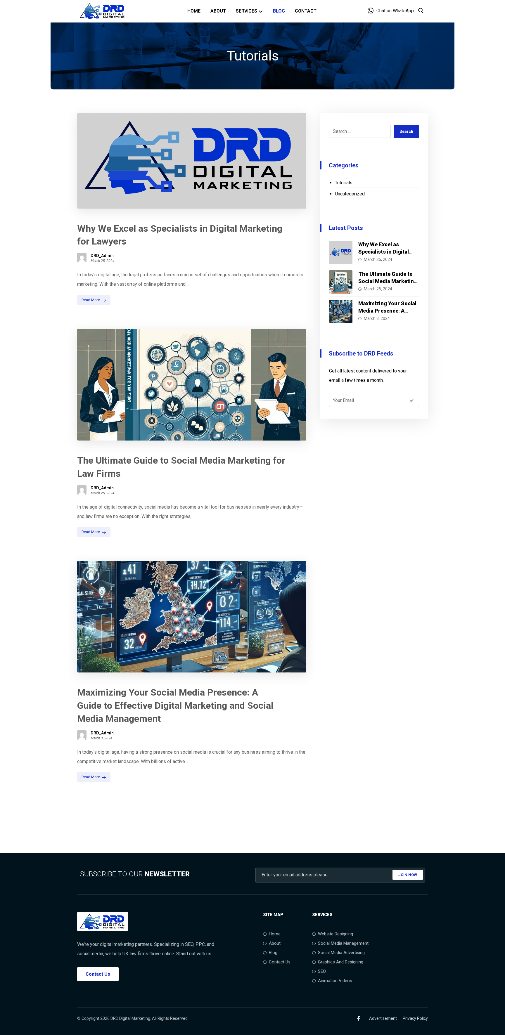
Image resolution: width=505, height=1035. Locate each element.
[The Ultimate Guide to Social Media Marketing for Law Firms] (340, 282)
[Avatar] (82, 257)
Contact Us (279, 962)
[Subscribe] (411, 400)
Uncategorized (350, 194)
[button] (358, 1018)
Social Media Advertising (341, 952)
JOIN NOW (407, 875)
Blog (273, 952)
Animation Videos (335, 980)
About (275, 943)
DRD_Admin (102, 255)
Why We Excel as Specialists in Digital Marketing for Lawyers (386, 251)
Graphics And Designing (340, 962)
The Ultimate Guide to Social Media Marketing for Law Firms (387, 281)
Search (406, 131)
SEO (322, 971)
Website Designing (335, 934)
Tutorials (343, 182)
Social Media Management (343, 943)
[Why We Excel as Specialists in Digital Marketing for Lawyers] (340, 252)
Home (275, 934)
